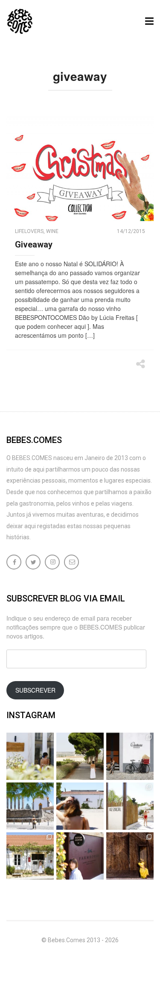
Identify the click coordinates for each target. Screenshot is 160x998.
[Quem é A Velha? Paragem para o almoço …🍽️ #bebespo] (30, 856)
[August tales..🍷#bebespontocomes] (130, 756)
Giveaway (33, 244)
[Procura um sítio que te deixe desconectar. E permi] (130, 856)
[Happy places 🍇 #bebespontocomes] (80, 806)
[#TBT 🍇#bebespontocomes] (80, 756)
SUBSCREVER (35, 690)
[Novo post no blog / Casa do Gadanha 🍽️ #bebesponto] (30, 756)
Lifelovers (29, 231)
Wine (52, 231)
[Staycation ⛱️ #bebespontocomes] (130, 806)
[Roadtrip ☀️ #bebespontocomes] (30, 806)
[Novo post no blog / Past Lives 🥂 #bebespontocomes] (80, 856)
